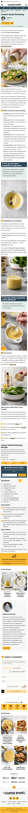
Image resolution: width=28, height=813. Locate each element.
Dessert (24, 801)
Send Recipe (22, 475)
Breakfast (4, 801)
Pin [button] (14, 462)
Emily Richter (9, 17)
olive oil (10, 490)
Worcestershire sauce (14, 498)
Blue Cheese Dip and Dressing (20, 594)
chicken (17, 424)
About (13, 803)
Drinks (9, 803)
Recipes (7, 10)
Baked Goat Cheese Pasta (20, 768)
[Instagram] (14, 798)
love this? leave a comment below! (14, 559)
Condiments (18, 10)
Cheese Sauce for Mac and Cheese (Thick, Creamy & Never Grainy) (7, 740)
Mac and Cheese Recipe (7, 768)
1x (20, 480)
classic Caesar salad (6, 46)
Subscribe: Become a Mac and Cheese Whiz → (11, 1)
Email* (3, 681)
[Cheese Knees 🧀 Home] (14, 5)
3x (25, 480)
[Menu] (26, 4)
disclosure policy (20, 26)
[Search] (2, 4)
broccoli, (24, 427)
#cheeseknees (8, 563)
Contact (19, 803)
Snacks (19, 801)
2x (22, 480)
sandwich (12, 438)
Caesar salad (12, 364)
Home (2, 10)
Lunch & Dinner (12, 801)
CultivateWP (16, 811)
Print (22, 462)
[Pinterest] (17, 798)
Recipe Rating (17, 668)
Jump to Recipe (5, 23)
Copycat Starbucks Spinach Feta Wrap (20, 739)
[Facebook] (10, 798)
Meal (12, 10)
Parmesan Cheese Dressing (7, 594)
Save (5, 462)
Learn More (6, 648)
